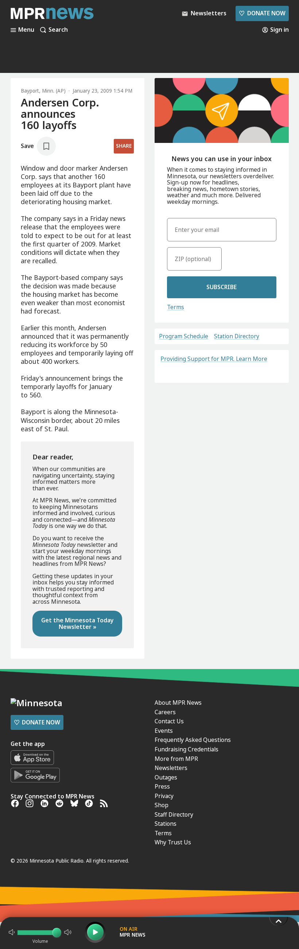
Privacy (164, 796)
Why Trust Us (173, 842)
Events (164, 731)
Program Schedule (183, 336)
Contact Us (169, 721)
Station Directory (236, 336)
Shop (161, 805)
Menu (26, 30)
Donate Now (262, 13)
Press (162, 786)
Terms (175, 307)
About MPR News (178, 703)
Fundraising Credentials (186, 749)
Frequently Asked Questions (193, 740)
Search (58, 30)
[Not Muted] (12, 932)
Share (124, 146)
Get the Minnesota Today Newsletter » (77, 623)
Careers (165, 712)
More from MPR (176, 759)
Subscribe (221, 287)
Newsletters (171, 768)
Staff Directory (174, 814)
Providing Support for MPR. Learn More (213, 359)
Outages (166, 777)
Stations (165, 824)
